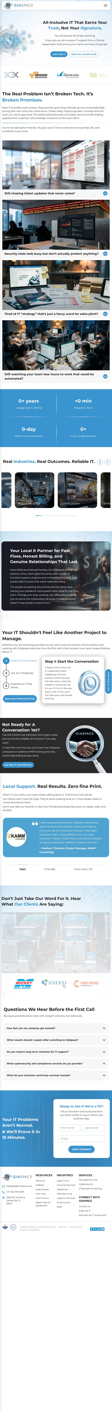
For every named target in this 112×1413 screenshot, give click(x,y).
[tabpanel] (77, 490)
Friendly (49, 869)
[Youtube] (102, 1229)
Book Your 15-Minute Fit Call (20, 698)
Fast (23, 869)
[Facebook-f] (91, 1229)
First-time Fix (83, 869)
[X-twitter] (95, 1229)
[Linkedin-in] (99, 1229)
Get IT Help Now (108, 681)
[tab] (24, 984)
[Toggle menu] (105, 5)
